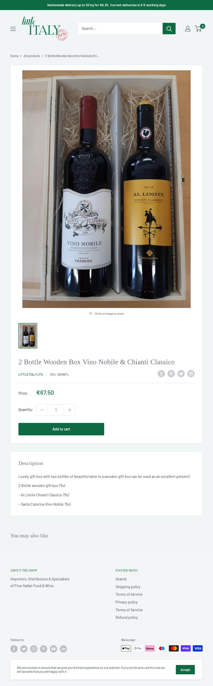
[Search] (169, 28)
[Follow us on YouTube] (53, 649)
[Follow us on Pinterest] (43, 649)
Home (14, 56)
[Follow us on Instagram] (33, 649)
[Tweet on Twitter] (181, 373)
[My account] (187, 28)
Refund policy (127, 617)
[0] (198, 28)
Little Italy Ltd (30, 374)
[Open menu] (13, 29)
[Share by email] (191, 373)
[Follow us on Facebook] (14, 649)
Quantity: (25, 409)
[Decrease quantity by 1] (42, 409)
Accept (185, 669)
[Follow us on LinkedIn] (63, 649)
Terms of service (129, 594)
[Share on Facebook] (161, 373)
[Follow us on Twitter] (24, 649)
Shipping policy (128, 587)
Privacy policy (127, 602)
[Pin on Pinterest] (171, 373)
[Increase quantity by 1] (69, 409)
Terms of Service (129, 610)
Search (121, 579)
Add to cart (61, 429)
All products (32, 56)
